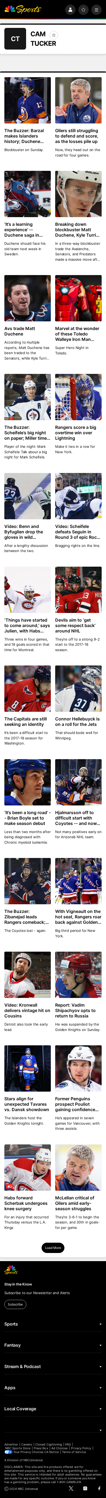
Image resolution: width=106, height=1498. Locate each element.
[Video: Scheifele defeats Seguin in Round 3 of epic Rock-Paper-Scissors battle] (78, 496)
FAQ (68, 1444)
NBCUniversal (33, 1460)
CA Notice (51, 1452)
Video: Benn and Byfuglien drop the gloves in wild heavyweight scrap (24, 532)
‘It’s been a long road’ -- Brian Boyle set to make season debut (27, 818)
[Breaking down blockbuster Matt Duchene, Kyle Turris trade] (78, 194)
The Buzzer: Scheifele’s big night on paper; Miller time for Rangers (25, 433)
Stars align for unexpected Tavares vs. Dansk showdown (26, 1104)
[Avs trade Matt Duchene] (27, 298)
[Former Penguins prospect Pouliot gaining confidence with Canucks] (78, 1068)
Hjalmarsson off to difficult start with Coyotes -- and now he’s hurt (76, 818)
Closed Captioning (48, 1444)
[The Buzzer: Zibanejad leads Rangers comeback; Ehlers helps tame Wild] (27, 881)
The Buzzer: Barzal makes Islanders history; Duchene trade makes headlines (24, 136)
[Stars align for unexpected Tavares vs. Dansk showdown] (27, 1068)
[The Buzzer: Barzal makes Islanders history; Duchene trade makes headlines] (27, 100)
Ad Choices (59, 1448)
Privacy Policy (81, 1448)
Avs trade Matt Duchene (19, 331)
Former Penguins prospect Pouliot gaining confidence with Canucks (75, 1104)
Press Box (41, 1448)
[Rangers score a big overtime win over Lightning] (78, 397)
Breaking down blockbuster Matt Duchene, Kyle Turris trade (76, 229)
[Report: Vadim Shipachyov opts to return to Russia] (78, 975)
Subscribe (15, 1304)
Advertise (11, 1444)
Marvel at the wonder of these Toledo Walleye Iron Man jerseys (77, 334)
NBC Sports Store (17, 1448)
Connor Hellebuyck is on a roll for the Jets (77, 721)
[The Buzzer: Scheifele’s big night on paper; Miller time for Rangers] (27, 397)
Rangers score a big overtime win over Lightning (75, 433)
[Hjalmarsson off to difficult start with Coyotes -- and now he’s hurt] (78, 782)
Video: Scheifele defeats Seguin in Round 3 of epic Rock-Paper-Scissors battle (78, 532)
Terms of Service (74, 1452)
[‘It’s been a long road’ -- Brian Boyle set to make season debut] (27, 782)
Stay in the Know (18, 1284)
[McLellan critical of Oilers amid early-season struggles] (78, 1167)
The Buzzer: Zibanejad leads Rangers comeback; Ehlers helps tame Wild (24, 917)
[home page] (22, 10)
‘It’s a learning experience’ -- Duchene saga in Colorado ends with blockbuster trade (24, 229)
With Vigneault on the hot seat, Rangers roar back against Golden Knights (78, 917)
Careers (26, 1444)
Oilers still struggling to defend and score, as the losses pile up (76, 136)
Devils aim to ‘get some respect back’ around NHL (75, 625)
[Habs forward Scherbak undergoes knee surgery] (27, 1167)
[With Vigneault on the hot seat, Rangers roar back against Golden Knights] (78, 881)
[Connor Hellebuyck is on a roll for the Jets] (78, 688)
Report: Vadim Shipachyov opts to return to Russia (75, 1010)
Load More (53, 1248)
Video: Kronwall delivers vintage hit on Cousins (27, 1010)
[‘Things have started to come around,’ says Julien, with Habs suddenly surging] (27, 590)
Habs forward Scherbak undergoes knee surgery (26, 1203)
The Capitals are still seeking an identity (25, 721)
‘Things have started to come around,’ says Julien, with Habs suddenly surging (27, 625)
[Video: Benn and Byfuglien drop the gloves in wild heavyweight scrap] (27, 496)
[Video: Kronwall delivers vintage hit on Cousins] (27, 975)
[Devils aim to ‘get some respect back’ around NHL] (78, 590)
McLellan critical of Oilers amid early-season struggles (74, 1203)
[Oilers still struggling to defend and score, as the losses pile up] (78, 100)
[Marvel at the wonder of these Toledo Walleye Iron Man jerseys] (78, 298)
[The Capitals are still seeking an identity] (27, 688)
